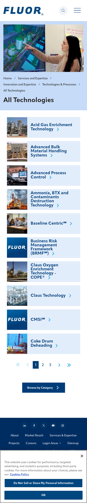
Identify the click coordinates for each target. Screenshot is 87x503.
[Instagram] (62, 425)
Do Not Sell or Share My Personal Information (44, 483)
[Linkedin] (24, 425)
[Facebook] (34, 425)
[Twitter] (43, 425)
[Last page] (67, 365)
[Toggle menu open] (77, 10)
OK (43, 495)
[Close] (82, 456)
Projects (14, 443)
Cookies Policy (19, 474)
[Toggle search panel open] (63, 10)
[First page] (19, 365)
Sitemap (73, 443)
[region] (43, 476)
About (15, 435)
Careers (31, 443)
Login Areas (50, 443)
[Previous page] (28, 365)
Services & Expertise (63, 435)
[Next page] (59, 365)
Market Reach (34, 435)
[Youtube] (53, 425)
